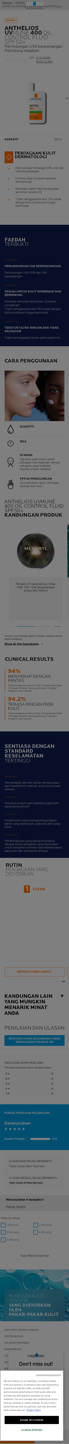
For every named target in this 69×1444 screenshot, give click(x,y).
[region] (31, 1405)
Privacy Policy (33, 1410)
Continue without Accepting (48, 1375)
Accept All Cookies (31, 1419)
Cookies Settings (31, 1429)
